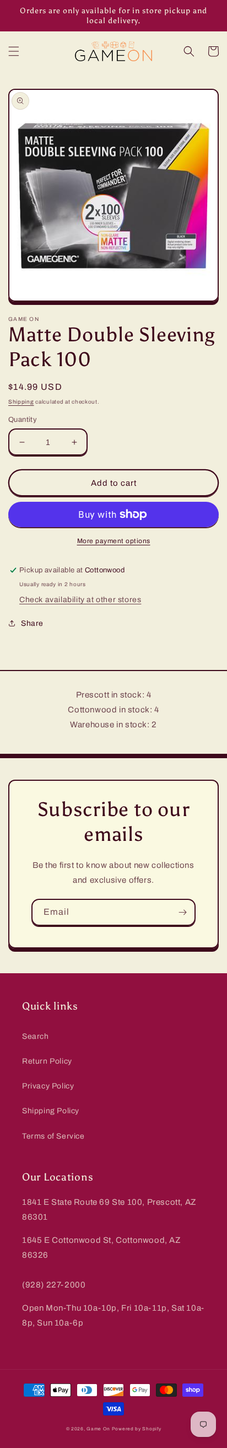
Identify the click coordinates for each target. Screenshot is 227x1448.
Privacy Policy (48, 1086)
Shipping (21, 402)
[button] (14, 51)
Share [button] (32, 623)
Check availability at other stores (80, 600)
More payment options (113, 541)
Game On (98, 1428)
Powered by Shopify (136, 1428)
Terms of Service (53, 1136)
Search (35, 1036)
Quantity (22, 419)
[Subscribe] (182, 912)
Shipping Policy (50, 1111)
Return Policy (47, 1061)
